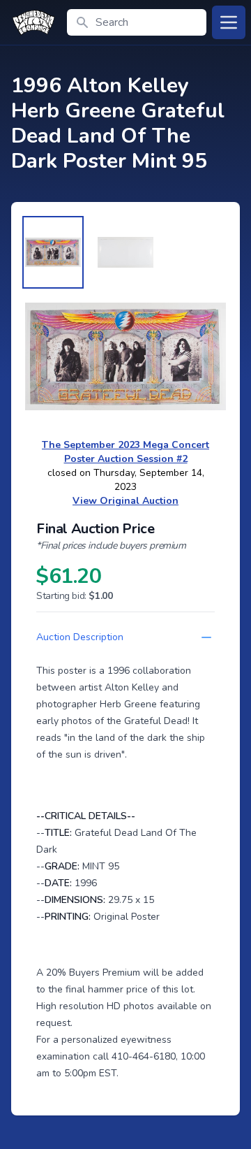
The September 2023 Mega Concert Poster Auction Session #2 (125, 451)
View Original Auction (125, 500)
